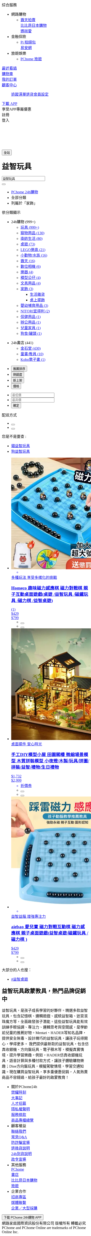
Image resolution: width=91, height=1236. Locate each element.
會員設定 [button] (41, 94)
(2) (35, 311)
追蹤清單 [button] (18, 94)
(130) (32, 233)
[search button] (4, 184)
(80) (31, 239)
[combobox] (45, 168)
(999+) (30, 227)
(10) (32, 354)
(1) (31, 317)
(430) (31, 348)
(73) (28, 244)
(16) (34, 255)
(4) (27, 272)
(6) (31, 266)
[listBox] (45, 415)
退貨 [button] (30, 94)
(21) (33, 250)
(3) (27, 289)
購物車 (7, 74)
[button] (45, 31)
